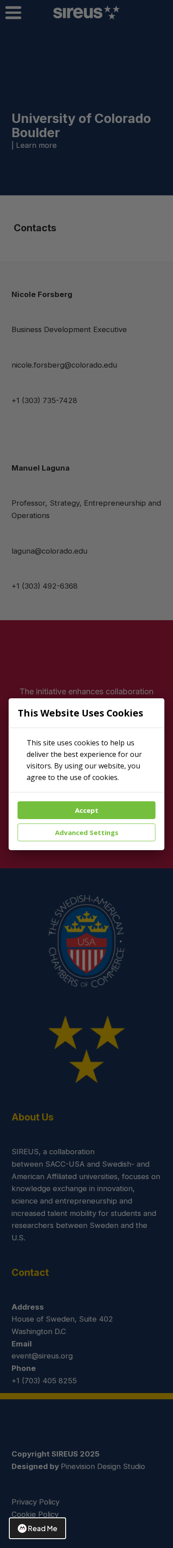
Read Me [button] (42, 1528)
